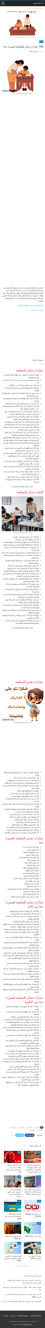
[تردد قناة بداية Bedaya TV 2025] (32, 1206)
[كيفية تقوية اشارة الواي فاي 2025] (12, 1228)
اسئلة (37, 1127)
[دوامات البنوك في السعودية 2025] (32, 1248)
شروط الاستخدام (22, 1315)
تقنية (41, 41)
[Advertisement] (22, 191)
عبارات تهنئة (21, 1127)
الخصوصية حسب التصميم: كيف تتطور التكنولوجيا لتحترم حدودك (21, 1301)
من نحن (13, 1315)
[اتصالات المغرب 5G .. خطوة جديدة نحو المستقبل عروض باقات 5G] (12, 1157)
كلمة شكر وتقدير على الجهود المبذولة (30, 305)
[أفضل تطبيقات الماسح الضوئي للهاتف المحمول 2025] (12, 1248)
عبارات (36, 409)
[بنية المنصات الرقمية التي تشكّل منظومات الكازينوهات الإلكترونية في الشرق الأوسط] (32, 1157)
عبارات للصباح (13, 1127)
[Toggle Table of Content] (41, 365)
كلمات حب (39, 1130)
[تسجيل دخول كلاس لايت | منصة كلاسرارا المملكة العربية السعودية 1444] (32, 1181)
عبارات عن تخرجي (37, 310)
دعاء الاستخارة (30, 1127)
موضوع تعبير (32, 1130)
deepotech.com (38, 3)
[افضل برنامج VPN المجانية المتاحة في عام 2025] (12, 1206)
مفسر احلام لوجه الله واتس (32, 1276)
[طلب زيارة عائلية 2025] (32, 1228)
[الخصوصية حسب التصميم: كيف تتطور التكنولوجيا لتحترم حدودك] (12, 1181)
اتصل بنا (6, 1315)
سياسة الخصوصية (35, 1315)
